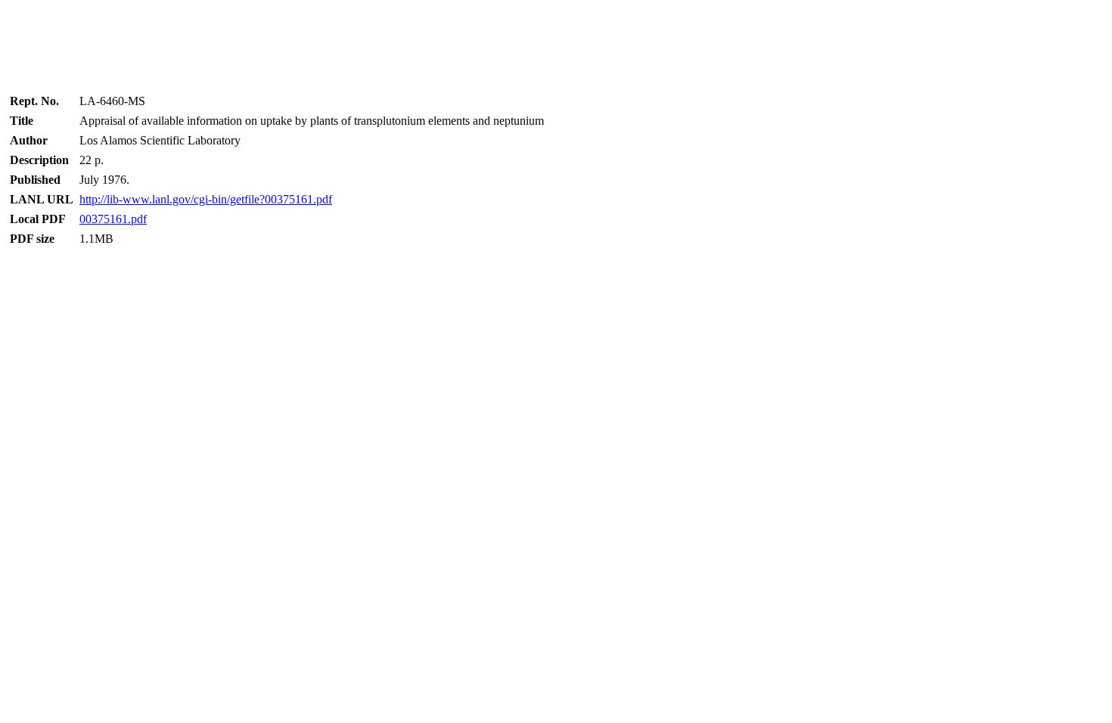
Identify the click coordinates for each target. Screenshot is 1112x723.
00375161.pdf (113, 219)
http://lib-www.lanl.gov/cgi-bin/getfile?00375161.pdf (205, 199)
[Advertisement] (556, 42)
